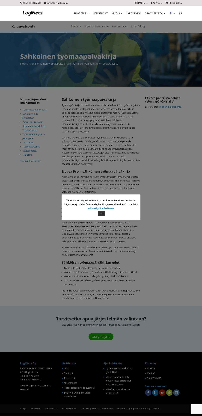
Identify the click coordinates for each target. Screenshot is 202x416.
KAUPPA (155, 3)
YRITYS (116, 13)
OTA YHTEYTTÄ (154, 13)
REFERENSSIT (100, 13)
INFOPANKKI (134, 13)
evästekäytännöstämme (101, 208)
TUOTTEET (80, 13)
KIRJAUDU (140, 3)
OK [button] (101, 213)
